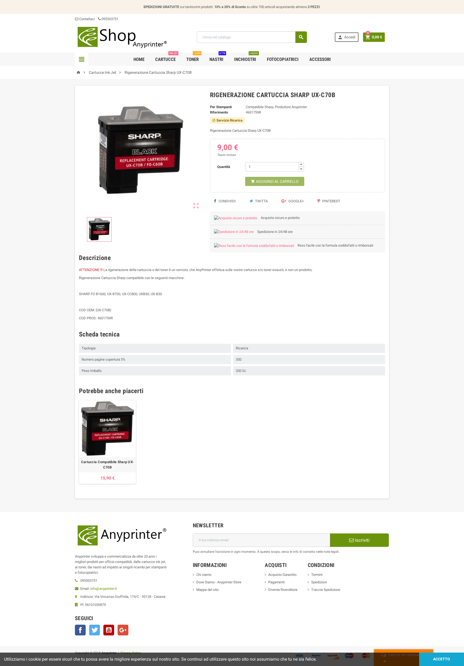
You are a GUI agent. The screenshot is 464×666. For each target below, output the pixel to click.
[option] (107, 442)
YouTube (108, 630)
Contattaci (86, 19)
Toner (193, 57)
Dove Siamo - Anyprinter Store (218, 582)
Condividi (227, 201)
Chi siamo (203, 575)
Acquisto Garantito (282, 575)
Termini (316, 575)
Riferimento (219, 112)
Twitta (261, 201)
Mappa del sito (207, 590)
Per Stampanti (221, 107)
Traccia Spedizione (325, 590)
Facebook (80, 630)
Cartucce (166, 57)
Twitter (94, 630)
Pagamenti (276, 582)
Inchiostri (246, 57)
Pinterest (330, 201)
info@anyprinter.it (103, 589)
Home (138, 59)
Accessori (320, 59)
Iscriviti (361, 540)
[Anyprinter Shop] (122, 37)
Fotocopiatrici (283, 59)
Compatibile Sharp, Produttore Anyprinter (276, 107)
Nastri (217, 57)
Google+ (296, 201)
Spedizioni (319, 582)
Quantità (223, 167)
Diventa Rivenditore (283, 590)
